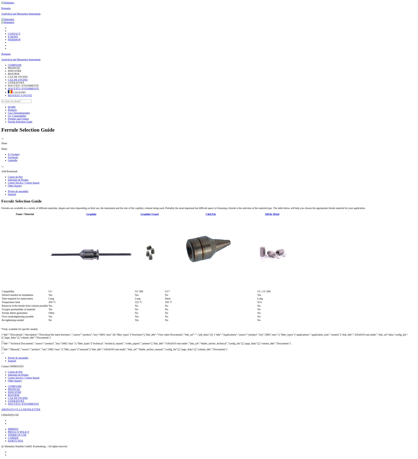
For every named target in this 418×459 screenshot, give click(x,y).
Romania (6, 8)
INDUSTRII (14, 392)
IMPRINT (13, 429)
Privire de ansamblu (18, 191)
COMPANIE (15, 386)
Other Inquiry (15, 380)
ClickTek (211, 214)
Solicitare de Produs (18, 374)
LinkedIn (12, 160)
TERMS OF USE (17, 435)
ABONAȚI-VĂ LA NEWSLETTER (20, 409)
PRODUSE (14, 389)
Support (12, 194)
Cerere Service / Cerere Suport (23, 377)
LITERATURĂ (16, 401)
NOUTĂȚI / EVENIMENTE (23, 88)
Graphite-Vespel (150, 214)
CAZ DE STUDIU (18, 79)
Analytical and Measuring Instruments (20, 13)
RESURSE (14, 395)
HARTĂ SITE (15, 440)
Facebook (13, 157)
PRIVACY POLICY (18, 432)
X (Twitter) (13, 154)
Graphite (91, 214)
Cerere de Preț (15, 371)
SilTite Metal (272, 214)
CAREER (13, 437)
